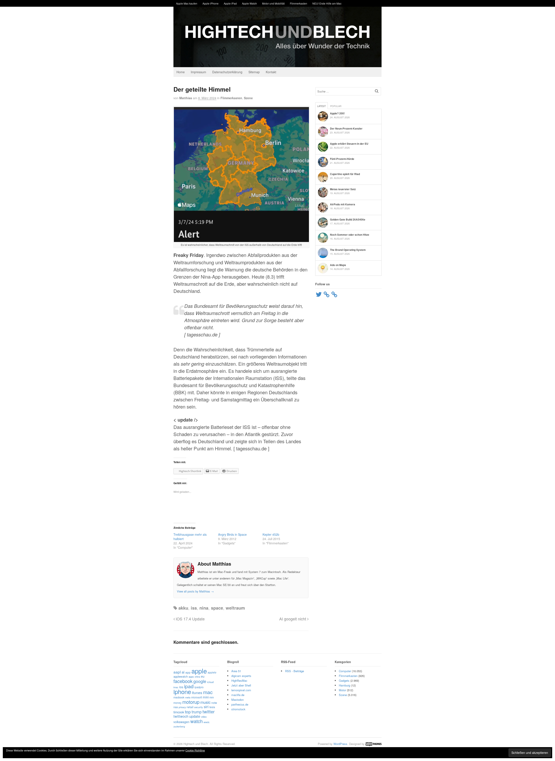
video (204, 716)
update (194, 716)
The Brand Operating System (348, 250)
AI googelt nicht (293, 618)
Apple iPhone (210, 3)
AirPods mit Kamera (342, 204)
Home (180, 72)
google (199, 681)
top (188, 711)
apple (199, 670)
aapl (177, 672)
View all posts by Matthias (195, 591)
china (197, 676)
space (217, 608)
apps (191, 676)
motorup (190, 701)
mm (211, 697)
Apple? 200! (337, 113)
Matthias (185, 98)
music (205, 702)
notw (214, 702)
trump (197, 711)
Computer (345, 671)
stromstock (238, 709)
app (188, 672)
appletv (212, 672)
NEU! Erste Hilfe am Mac (326, 3)
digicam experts (241, 676)
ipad (189, 686)
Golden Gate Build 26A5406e (347, 219)
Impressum (198, 72)
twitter (208, 711)
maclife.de (237, 695)
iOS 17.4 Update (190, 618)
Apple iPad (230, 3)
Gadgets (344, 680)
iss (194, 608)
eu (202, 676)
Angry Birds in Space (232, 534)
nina (203, 608)
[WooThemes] (374, 744)
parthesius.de (239, 704)
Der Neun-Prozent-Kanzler (346, 128)
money (177, 702)
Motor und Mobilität (273, 3)
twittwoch (180, 716)
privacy (182, 707)
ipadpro (199, 687)
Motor (342, 690)
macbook (178, 697)
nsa (175, 707)
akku (183, 608)
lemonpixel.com (241, 690)
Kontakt (271, 72)
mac (208, 692)
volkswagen (181, 722)
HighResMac (239, 680)
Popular (335, 106)
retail (190, 707)
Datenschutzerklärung (227, 72)
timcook (178, 712)
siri (206, 706)
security (198, 707)
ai (183, 672)
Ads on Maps (338, 265)
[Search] (377, 91)
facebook (183, 681)
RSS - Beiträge (294, 671)
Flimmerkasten (298, 3)
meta (187, 697)
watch (196, 721)
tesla (212, 707)
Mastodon (237, 700)
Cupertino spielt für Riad (345, 174)
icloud (210, 682)
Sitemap (254, 72)
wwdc (206, 722)
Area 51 (236, 671)
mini (206, 697)
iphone (182, 691)
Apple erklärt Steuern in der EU (349, 144)
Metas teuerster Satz (343, 189)
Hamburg (344, 685)
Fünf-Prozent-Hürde (342, 159)
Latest (321, 106)
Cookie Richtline (195, 750)
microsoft (196, 697)
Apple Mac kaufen (186, 3)
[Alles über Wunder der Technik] (277, 64)
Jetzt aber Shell (241, 685)
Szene (248, 98)
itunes (197, 692)
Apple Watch (249, 3)
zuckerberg (179, 726)
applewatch (180, 676)
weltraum (235, 608)
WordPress (340, 744)
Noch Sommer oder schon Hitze (349, 235)
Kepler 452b (271, 534)
